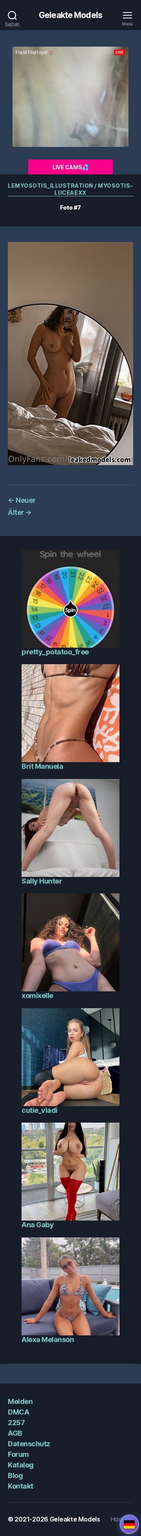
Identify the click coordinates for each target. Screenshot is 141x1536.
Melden (20, 1401)
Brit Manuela (42, 766)
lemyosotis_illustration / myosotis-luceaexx (70, 189)
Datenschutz (29, 1444)
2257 (16, 1422)
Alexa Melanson (48, 1339)
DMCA (18, 1412)
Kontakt (20, 1486)
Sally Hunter (42, 881)
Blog (15, 1475)
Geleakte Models (70, 15)
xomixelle (37, 995)
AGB (15, 1433)
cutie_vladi (40, 1110)
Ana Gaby (38, 1225)
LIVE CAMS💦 (70, 167)
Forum (18, 1454)
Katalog (21, 1465)
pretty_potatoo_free (55, 652)
